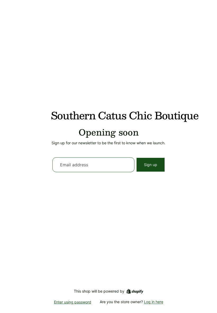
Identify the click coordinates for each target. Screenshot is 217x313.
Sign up (150, 164)
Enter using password (72, 302)
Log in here (153, 301)
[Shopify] (134, 291)
